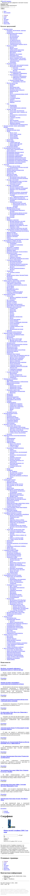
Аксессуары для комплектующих (15, 334)
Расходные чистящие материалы (15, 448)
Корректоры (13, 311)
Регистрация (7, 12)
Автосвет (12, 620)
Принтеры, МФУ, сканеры (13, 398)
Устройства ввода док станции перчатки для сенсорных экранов (18, 526)
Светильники (13, 106)
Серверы (9, 401)
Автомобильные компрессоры (15, 626)
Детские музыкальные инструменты (19, 231)
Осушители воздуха (15, 40)
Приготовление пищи (15, 74)
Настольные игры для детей (17, 569)
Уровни (12, 246)
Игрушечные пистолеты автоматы (19, 178)
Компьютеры (10, 384)
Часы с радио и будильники (17, 121)
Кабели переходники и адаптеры (18, 521)
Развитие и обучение (12, 236)
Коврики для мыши (15, 407)
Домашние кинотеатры (16, 590)
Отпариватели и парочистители (18, 114)
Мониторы (13, 392)
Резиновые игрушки (15, 184)
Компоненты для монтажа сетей (15, 489)
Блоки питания (11, 336)
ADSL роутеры (11, 481)
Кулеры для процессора (16, 374)
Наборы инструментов (13, 249)
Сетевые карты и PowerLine (14, 504)
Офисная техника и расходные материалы (15, 435)
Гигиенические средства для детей (19, 167)
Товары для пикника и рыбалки (15, 647)
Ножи (11, 92)
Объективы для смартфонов (17, 522)
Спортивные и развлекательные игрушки (18, 239)
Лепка (11, 561)
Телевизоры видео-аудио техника (12, 575)
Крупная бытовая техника (10, 413)
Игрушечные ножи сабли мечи (18, 177)
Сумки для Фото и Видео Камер (15, 656)
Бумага (12, 449)
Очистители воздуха (15, 41)
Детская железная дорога (16, 222)
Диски (8, 131)
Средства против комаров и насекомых (17, 642)
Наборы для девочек (12, 233)
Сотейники (13, 96)
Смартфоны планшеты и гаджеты (12, 513)
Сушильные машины (12, 421)
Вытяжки (9, 414)
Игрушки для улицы (12, 207)
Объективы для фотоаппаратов (15, 655)
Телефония (9, 470)
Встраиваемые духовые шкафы (15, 155)
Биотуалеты (10, 636)
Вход (5, 11)
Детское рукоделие (15, 560)
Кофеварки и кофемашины (20, 73)
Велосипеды (10, 637)
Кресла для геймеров (15, 443)
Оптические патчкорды (13, 500)
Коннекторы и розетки (16, 493)
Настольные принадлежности (14, 304)
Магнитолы (13, 591)
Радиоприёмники (14, 597)
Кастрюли (12, 84)
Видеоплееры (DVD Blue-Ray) (18, 600)
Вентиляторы (13, 34)
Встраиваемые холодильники (14, 163)
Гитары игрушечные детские (20, 196)
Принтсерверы (11, 501)
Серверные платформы (16, 369)
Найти (2, 8)
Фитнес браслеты (11, 548)
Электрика (9, 278)
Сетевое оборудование (10, 479)
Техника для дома (11, 109)
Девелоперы (13, 450)
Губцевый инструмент (16, 254)
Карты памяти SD (14, 145)
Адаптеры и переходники (16, 531)
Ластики (12, 313)
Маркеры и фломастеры (16, 316)
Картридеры (10, 139)
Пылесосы (12, 116)
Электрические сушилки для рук (18, 44)
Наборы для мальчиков (13, 235)
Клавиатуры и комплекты (16, 406)
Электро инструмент (12, 279)
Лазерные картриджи (15, 457)
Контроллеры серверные (16, 359)
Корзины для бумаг (12, 302)
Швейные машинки (15, 123)
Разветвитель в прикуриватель (15, 633)
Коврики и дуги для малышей (18, 189)
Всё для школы (11, 300)
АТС (8, 437)
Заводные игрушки (12, 174)
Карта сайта (7, 23)
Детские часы (10, 172)
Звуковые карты (11, 343)
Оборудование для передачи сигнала (16, 499)
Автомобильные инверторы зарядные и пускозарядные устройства (17, 624)
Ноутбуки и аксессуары (10, 424)
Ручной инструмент (12, 253)
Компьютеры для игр (15, 387)
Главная (6, 15)
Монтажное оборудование (17, 495)
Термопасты (13, 377)
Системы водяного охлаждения (18, 376)
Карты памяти (10, 141)
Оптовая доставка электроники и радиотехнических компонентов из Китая (12, 683)
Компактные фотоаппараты (14, 654)
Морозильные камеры (12, 417)
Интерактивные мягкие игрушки (18, 213)
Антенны (9, 486)
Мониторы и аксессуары (13, 390)
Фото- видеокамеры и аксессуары (12, 648)
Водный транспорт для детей (17, 221)
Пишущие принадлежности (14, 307)
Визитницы (13, 298)
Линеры (12, 315)
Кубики (12, 190)
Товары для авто (8, 616)
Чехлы (11, 528)
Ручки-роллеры (14, 325)
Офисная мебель (11, 442)
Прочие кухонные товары (16, 80)
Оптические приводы (12, 351)
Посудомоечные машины (13, 419)
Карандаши (13, 309)
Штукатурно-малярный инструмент (19, 258)
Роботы (9, 237)
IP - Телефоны (13, 471)
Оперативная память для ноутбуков (16, 349)
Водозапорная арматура (16, 261)
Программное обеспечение (14, 399)
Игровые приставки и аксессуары (16, 612)
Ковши (11, 85)
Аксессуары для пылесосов (17, 110)
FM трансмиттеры (11, 618)
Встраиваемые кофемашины (14, 156)
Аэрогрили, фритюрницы (19, 76)
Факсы (11, 477)
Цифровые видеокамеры (13, 658)
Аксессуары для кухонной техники (19, 65)
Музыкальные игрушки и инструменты (17, 229)
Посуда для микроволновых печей (19, 94)
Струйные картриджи (15, 466)
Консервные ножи (14, 87)
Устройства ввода (11, 402)
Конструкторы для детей (19, 203)
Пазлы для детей (14, 571)
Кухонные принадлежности (17, 90)
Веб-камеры (10, 380)
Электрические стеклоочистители (19, 124)
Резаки (8, 468)
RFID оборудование (12, 510)
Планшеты (9, 542)
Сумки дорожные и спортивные (15, 644)
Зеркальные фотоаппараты (14, 652)
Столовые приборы (15, 98)
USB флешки (10, 128)
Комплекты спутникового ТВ (17, 601)
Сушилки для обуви (15, 117)
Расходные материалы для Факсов (19, 475)
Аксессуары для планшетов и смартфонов (18, 514)
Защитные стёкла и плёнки (17, 519)
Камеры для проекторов (19, 607)
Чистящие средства (12, 412)
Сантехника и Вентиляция (14, 260)
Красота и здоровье (12, 45)
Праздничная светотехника (14, 554)
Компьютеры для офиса (16, 388)
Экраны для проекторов (19, 609)
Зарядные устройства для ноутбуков (19, 428)
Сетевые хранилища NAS (13, 506)
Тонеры (12, 467)
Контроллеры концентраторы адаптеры (17, 344)
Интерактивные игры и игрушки (18, 181)
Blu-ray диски (13, 132)
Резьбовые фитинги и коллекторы (19, 264)
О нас (5, 16)
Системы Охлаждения (16, 370)
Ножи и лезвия (14, 255)
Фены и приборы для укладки (18, 58)
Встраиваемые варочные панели (15, 152)
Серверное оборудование (13, 354)
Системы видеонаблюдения (14, 511)
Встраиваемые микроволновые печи (16, 157)
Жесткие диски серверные (17, 358)
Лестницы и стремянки (13, 247)
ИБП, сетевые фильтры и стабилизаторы (17, 381)
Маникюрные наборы (15, 51)
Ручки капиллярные (15, 319)
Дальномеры (13, 243)
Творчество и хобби (12, 557)
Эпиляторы (13, 62)
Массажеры (13, 52)
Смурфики (6, 812)
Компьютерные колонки (13, 383)
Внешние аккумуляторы (16, 515)
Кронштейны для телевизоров (18, 579)
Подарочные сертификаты (14, 553)
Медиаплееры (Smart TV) (16, 602)
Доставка (6, 19)
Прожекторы (13, 105)
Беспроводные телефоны (16, 472)
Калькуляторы (10, 439)
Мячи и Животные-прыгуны (17, 197)
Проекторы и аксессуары (16, 604)
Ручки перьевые (14, 320)
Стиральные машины (12, 420)
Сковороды (13, 95)
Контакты (6, 22)
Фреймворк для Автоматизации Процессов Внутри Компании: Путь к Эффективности (15, 742)
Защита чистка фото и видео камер (16, 651)
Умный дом (10, 271)
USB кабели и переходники (14, 283)
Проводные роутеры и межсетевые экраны (18, 503)
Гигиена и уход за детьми (13, 166)
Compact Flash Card (15, 142)
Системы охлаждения (12, 372)
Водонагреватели (14, 36)
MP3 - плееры (13, 586)
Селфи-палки (13, 524)
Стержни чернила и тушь (16, 326)
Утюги (11, 119)
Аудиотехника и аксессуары (14, 584)
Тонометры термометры (16, 56)
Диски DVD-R (14, 137)
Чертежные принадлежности (14, 331)
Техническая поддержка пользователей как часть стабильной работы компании (14, 700)
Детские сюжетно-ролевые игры (15, 170)
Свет (8, 103)
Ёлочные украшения (12, 551)
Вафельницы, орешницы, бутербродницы (19, 78)
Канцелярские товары (9, 294)
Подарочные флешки (12, 146)
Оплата (6, 20)
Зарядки (12, 518)
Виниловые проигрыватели (17, 587)
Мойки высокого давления (14, 640)
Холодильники (11, 423)
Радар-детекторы (11, 631)
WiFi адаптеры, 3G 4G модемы (15, 485)
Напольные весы (14, 55)
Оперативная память (12, 348)
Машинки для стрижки (16, 54)
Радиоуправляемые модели (14, 555)
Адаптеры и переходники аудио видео (17, 284)
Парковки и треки (14, 226)
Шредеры (9, 478)
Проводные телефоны (15, 474)
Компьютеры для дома (16, 385)
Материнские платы (12, 347)
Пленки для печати (15, 459)
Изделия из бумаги (12, 301)
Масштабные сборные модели (18, 562)
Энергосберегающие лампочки (18, 108)
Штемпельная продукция (16, 329)
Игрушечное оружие (12, 175)
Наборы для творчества (16, 564)
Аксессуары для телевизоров (14, 576)
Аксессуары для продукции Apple (16, 529)
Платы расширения (15, 363)
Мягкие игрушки (11, 232)
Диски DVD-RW (14, 138)
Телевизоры (10, 615)
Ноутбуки (9, 434)
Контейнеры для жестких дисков (18, 341)
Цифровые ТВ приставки (16, 611)
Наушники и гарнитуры (16, 595)
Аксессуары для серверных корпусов (19, 355)
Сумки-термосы (11, 645)
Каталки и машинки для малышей (19, 188)
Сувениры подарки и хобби (11, 550)
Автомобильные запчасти (13, 619)
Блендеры (15, 67)
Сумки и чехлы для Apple (16, 539)
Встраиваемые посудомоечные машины (17, 160)
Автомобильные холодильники (15, 627)
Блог (5, 18)
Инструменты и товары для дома (12, 240)
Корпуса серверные (15, 360)
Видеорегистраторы (12, 629)
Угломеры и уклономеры (16, 244)
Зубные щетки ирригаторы (17, 49)
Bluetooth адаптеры (12, 482)
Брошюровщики (11, 438)
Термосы (12, 99)
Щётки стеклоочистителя (16, 622)
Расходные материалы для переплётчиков (17, 463)
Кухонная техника (11, 63)
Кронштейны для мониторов (17, 391)
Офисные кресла (14, 445)
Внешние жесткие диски (13, 130)
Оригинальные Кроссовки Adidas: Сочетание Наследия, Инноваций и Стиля (13, 785)
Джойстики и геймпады (16, 405)
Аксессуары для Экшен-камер (15, 649)
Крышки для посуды (15, 88)
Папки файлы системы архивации (16, 305)
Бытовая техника (8, 29)
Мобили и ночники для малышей (18, 192)
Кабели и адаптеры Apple (16, 537)
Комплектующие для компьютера (12, 333)
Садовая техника (11, 641)
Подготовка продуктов (16, 66)
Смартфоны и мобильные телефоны (16, 546)
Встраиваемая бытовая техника (12, 148)
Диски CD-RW (14, 135)
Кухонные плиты (11, 416)
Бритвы (12, 47)
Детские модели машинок (16, 224)
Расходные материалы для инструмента (17, 251)
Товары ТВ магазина (12, 573)
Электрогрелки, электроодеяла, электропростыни (18, 60)
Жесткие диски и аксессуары (14, 338)
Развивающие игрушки (16, 202)
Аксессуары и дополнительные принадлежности (15, 150)
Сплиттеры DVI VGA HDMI (14, 293)
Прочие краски (14, 572)
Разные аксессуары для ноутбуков (19, 431)
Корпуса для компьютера (13, 345)
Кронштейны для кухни (19, 81)
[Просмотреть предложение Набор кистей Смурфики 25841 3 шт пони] (9, 827)
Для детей (6, 164)
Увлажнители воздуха (15, 43)
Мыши (11, 409)
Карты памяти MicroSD (16, 143)
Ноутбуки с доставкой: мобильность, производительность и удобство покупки (12, 669)
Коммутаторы (10, 488)
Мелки (11, 318)
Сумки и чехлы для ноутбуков (18, 432)
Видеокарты (10, 337)
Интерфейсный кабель (13, 289)
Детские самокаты (11, 638)
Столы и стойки (14, 446)
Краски (12, 312)
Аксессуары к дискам (15, 134)
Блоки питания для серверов (17, 356)
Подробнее (3, 678)
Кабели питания (11, 290)
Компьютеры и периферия (11, 378)
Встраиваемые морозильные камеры (16, 159)
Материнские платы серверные (18, 362)
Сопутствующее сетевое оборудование (17, 507)
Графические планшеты (16, 403)
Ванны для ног (14, 48)
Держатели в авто (14, 517)
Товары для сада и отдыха (10, 634)
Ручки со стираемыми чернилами (18, 322)
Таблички (9, 330)
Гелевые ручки (14, 308)
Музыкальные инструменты (14, 613)
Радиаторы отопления (15, 262)
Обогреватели (13, 38)
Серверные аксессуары (16, 365)
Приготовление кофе (15, 72)
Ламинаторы (10, 441)
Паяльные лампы (11, 250)
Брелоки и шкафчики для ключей (18, 297)
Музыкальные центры (15, 594)
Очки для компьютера (15, 580)
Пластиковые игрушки (16, 182)
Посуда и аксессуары (12, 83)
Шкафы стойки (14, 496)
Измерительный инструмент (14, 242)
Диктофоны (13, 589)
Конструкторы (10, 217)
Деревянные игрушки (12, 168)
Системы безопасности (10, 508)
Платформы (10, 395)
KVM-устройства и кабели (14, 282)
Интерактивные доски (19, 605)
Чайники (12, 102)
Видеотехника (10, 598)
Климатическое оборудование (14, 33)
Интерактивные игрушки (16, 186)
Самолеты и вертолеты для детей (18, 228)
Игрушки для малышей (13, 185)
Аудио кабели (10, 286)
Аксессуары (10, 296)
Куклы (8, 218)
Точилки (12, 327)
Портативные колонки (13, 396)
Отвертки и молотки (15, 257)
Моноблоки (10, 394)
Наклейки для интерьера (16, 568)
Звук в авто (10, 630)
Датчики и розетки (15, 272)
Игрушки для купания (12, 179)
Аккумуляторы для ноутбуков (17, 427)
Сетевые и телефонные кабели (15, 291)
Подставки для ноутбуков (16, 430)
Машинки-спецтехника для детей (18, 225)
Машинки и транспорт (13, 219)
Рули (11, 410)
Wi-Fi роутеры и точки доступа (15, 484)
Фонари (9, 273)
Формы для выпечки (15, 101)
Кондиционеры (14, 37)
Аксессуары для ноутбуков (14, 425)
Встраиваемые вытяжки (13, 153)
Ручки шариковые (14, 323)
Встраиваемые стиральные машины (16, 161)
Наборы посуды (14, 91)
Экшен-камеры (11, 659)
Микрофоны (13, 593)
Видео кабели (10, 287)
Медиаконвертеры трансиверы (15, 497)
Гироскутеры (10, 540)
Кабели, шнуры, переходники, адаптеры (14, 280)
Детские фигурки (11, 171)
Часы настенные (14, 120)
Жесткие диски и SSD (15, 340)
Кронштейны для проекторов (20, 608)
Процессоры (10, 352)
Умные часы (10, 547)
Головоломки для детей (16, 558)
